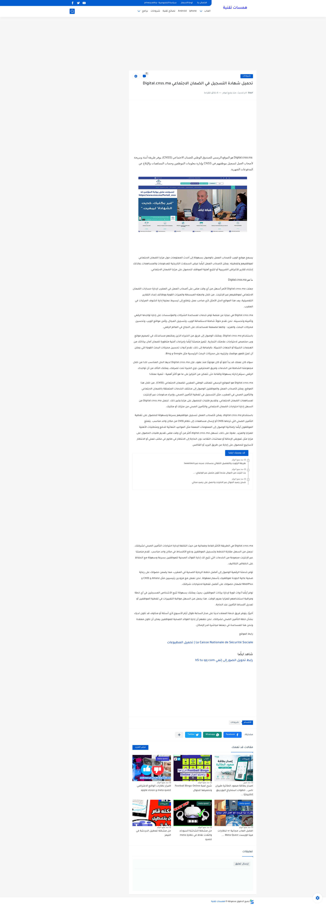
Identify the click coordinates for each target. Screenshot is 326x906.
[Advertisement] (163, 44)
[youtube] (84, 3)
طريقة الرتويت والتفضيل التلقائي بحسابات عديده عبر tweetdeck (215, 463)
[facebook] (72, 3)
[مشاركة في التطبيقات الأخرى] (179, 735)
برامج (145, 11)
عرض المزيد (140, 747)
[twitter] (78, 3)
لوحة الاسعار (187, 3)
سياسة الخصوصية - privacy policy (160, 3)
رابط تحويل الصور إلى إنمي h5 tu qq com (224, 660)
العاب (207, 11)
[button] (232, 735)
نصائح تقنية (169, 11)
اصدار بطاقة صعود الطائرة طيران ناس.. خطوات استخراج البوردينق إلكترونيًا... (234, 790)
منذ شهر (246, 782)
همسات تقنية (235, 8)
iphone (193, 11)
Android (182, 11)
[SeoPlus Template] (252, 901)
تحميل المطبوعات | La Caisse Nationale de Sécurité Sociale (210, 642)
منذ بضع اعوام (237, 460)
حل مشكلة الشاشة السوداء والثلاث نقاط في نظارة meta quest (196, 835)
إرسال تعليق (242, 864)
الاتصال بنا (202, 3)
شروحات (155, 11)
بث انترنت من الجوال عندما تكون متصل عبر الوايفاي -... (219, 473)
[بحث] (72, 11)
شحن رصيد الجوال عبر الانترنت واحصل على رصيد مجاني (219, 482)
